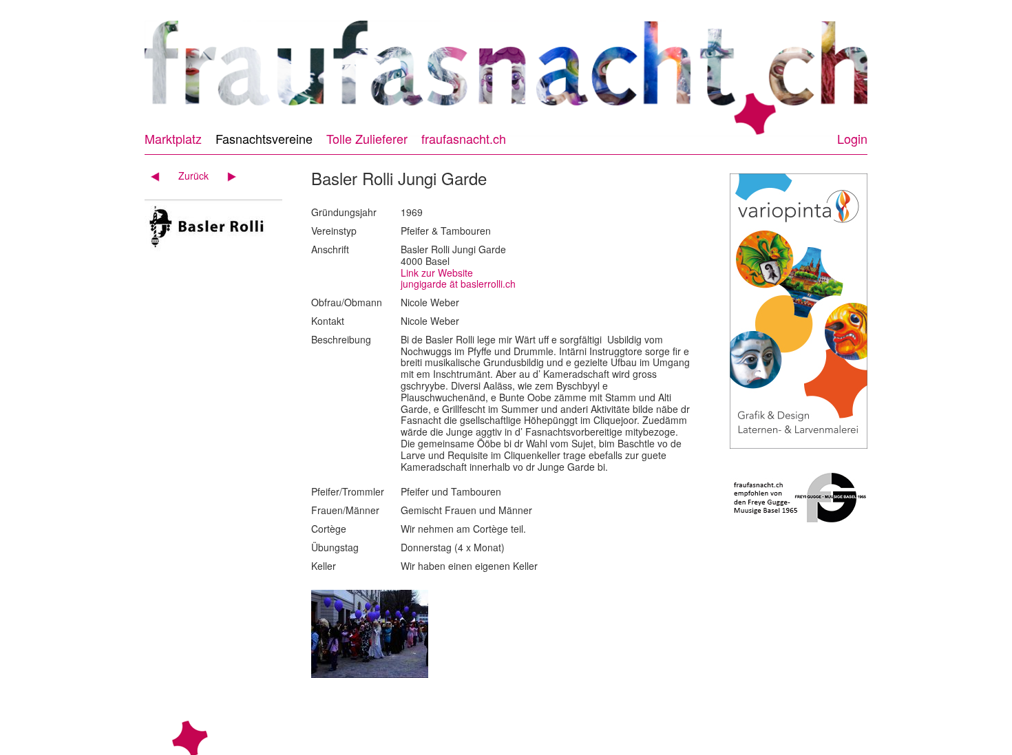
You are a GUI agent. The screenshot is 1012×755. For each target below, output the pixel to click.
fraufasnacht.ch (463, 138)
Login (852, 138)
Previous (132, 72)
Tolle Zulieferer (367, 138)
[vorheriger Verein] (160, 175)
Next (879, 72)
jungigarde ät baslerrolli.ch (458, 283)
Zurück (193, 175)
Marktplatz (173, 138)
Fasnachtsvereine (264, 138)
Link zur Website (437, 272)
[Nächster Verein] (226, 175)
